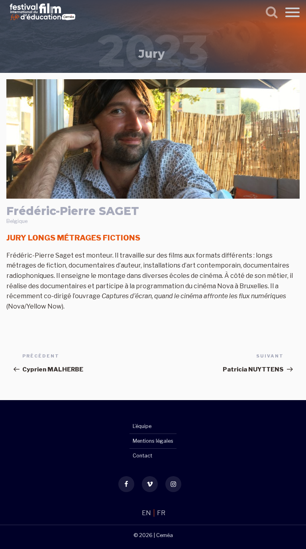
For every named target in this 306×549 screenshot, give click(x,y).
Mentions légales (153, 441)
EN (147, 513)
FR (161, 513)
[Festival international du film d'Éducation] (43, 21)
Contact (142, 456)
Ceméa (164, 535)
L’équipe (142, 426)
